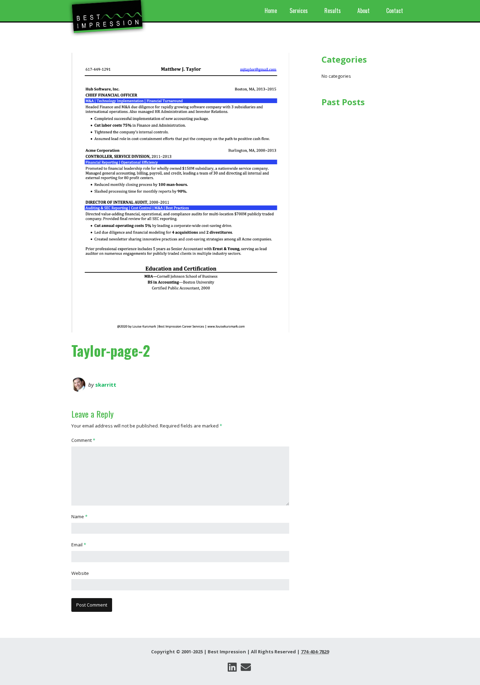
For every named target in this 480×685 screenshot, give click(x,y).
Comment (83, 440)
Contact (394, 10)
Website (80, 573)
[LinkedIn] (232, 667)
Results (332, 10)
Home (271, 10)
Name (79, 516)
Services (299, 10)
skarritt (105, 384)
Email (78, 544)
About (363, 10)
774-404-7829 (315, 651)
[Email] (245, 667)
